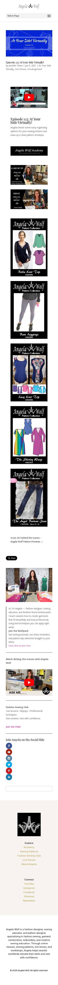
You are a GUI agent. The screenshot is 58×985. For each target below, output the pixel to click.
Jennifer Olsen (16, 65)
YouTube (29, 883)
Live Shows (20, 69)
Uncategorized (34, 69)
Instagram (29, 887)
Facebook (29, 892)
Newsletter (29, 900)
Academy (29, 847)
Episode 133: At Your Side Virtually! (25, 62)
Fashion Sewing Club (29, 855)
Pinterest (29, 896)
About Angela (29, 864)
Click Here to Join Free (20, 645)
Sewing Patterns (29, 851)
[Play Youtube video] (29, 97)
